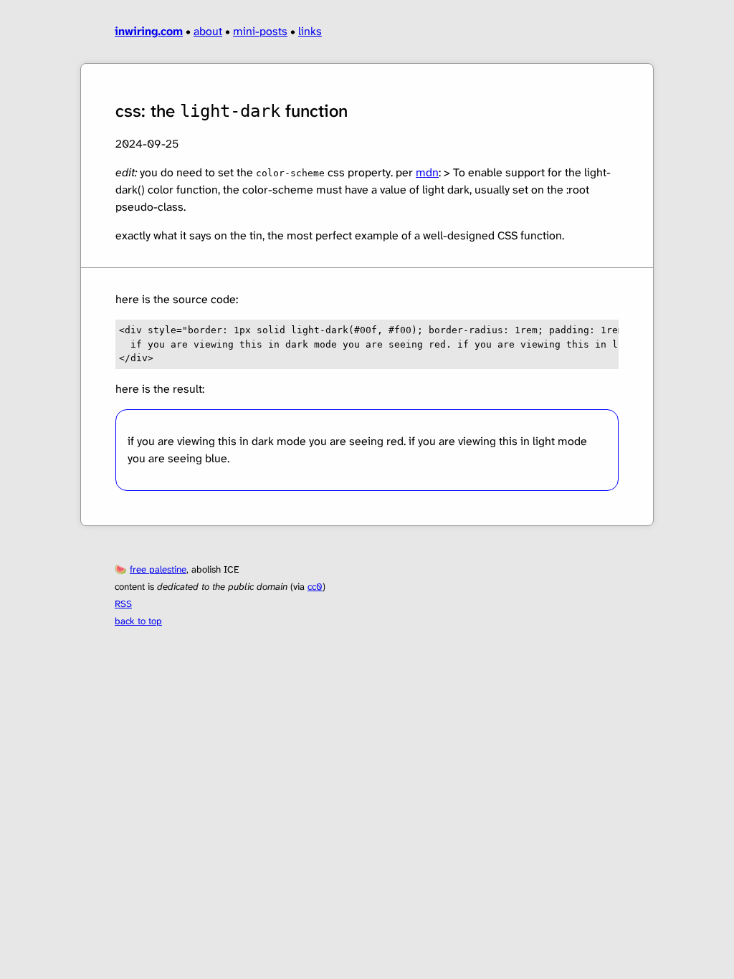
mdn (427, 172)
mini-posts (260, 31)
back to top (138, 621)
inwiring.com (149, 31)
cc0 (315, 587)
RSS (123, 604)
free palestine (158, 569)
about (208, 31)
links (310, 31)
